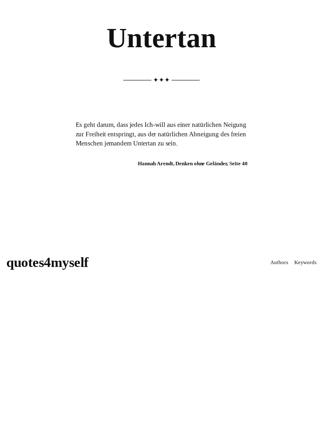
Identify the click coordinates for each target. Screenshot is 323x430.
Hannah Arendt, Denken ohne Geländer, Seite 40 (193, 164)
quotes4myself (47, 262)
